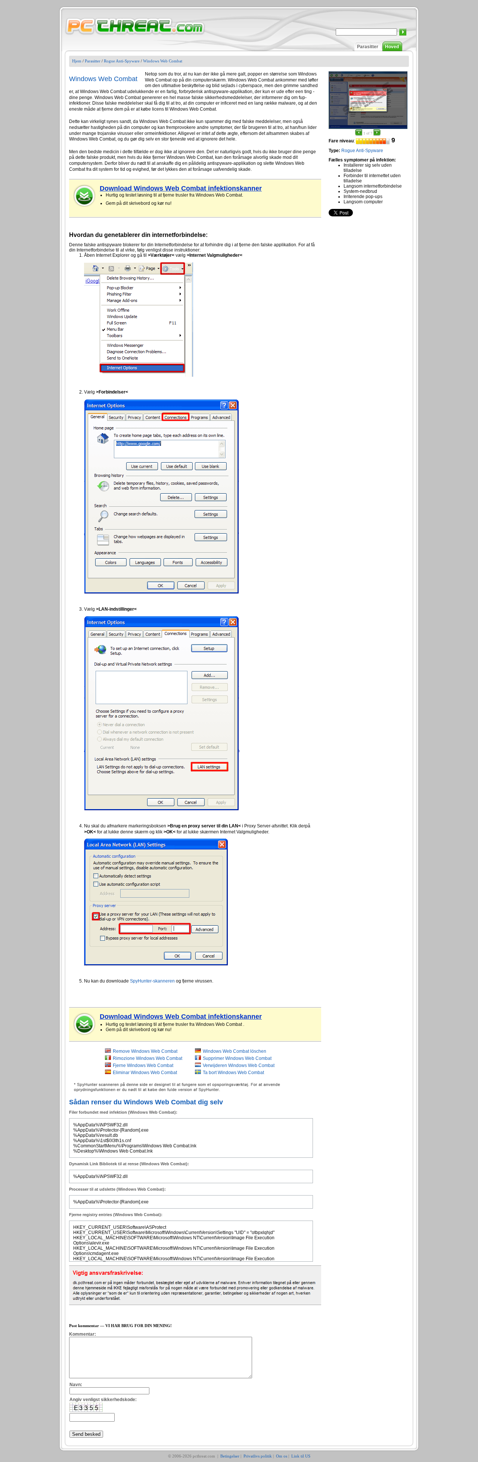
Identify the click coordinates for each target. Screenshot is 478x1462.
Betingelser (229, 1456)
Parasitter (367, 46)
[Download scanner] (85, 196)
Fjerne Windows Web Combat (143, 1065)
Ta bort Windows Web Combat (233, 1072)
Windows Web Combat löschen (234, 1051)
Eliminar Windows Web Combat (145, 1072)
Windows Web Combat (162, 61)
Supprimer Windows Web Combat (237, 1058)
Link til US (300, 1456)
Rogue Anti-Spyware (122, 61)
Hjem (76, 61)
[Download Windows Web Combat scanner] (85, 1024)
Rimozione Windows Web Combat (147, 1058)
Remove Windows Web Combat (145, 1051)
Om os (281, 1456)
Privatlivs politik (257, 1456)
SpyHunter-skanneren (152, 981)
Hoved (392, 46)
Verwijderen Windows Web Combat (238, 1065)
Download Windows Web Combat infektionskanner (181, 188)
